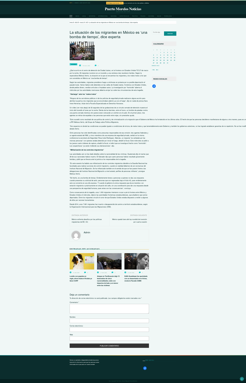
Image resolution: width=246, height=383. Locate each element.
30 (164, 63)
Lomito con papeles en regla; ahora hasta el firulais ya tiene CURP (81, 278)
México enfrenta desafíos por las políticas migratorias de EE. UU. (87, 220)
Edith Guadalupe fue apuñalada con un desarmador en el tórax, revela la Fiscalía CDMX (135, 278)
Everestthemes (133, 381)
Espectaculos (124, 16)
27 (153, 63)
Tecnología (168, 16)
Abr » (157, 69)
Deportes (92, 16)
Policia (142, 16)
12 (174, 55)
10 (167, 55)
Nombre (72, 317)
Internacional (103, 16)
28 (157, 63)
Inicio (77, 16)
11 (171, 55)
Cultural (151, 16)
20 (153, 60)
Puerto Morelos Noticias (123, 9)
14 (157, 57)
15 (160, 57)
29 (160, 63)
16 (164, 57)
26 (174, 60)
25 (171, 60)
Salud (159, 16)
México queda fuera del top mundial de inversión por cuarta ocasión (129, 220)
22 (160, 60)
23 (164, 60)
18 (171, 57)
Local (84, 16)
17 (167, 57)
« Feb (153, 69)
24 (167, 60)
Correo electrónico (76, 326)
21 (157, 60)
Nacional (114, 16)
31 (167, 63)
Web (71, 334)
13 (153, 57)
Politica (135, 16)
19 (174, 57)
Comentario (74, 302)
